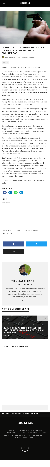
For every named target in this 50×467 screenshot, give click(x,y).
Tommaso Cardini (12, 57)
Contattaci (23, 442)
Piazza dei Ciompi (31, 231)
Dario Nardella (9, 231)
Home (11, 442)
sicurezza (8, 233)
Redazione (38, 442)
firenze (20, 231)
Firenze (5, 62)
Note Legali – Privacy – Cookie (22, 444)
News (44, 444)
